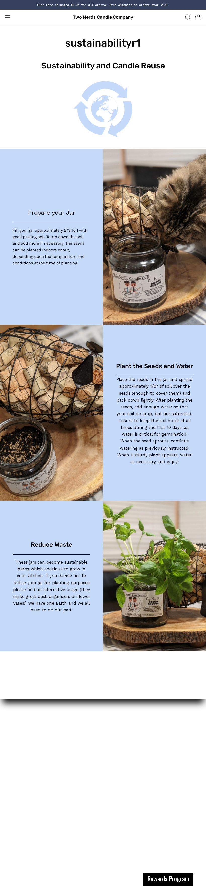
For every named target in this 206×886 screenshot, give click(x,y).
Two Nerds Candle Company (103, 17)
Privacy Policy (18, 810)
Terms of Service (21, 802)
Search (11, 793)
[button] (187, 17)
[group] (103, 5)
